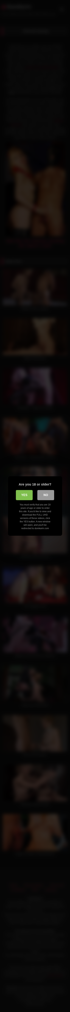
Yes (24, 495)
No (45, 495)
